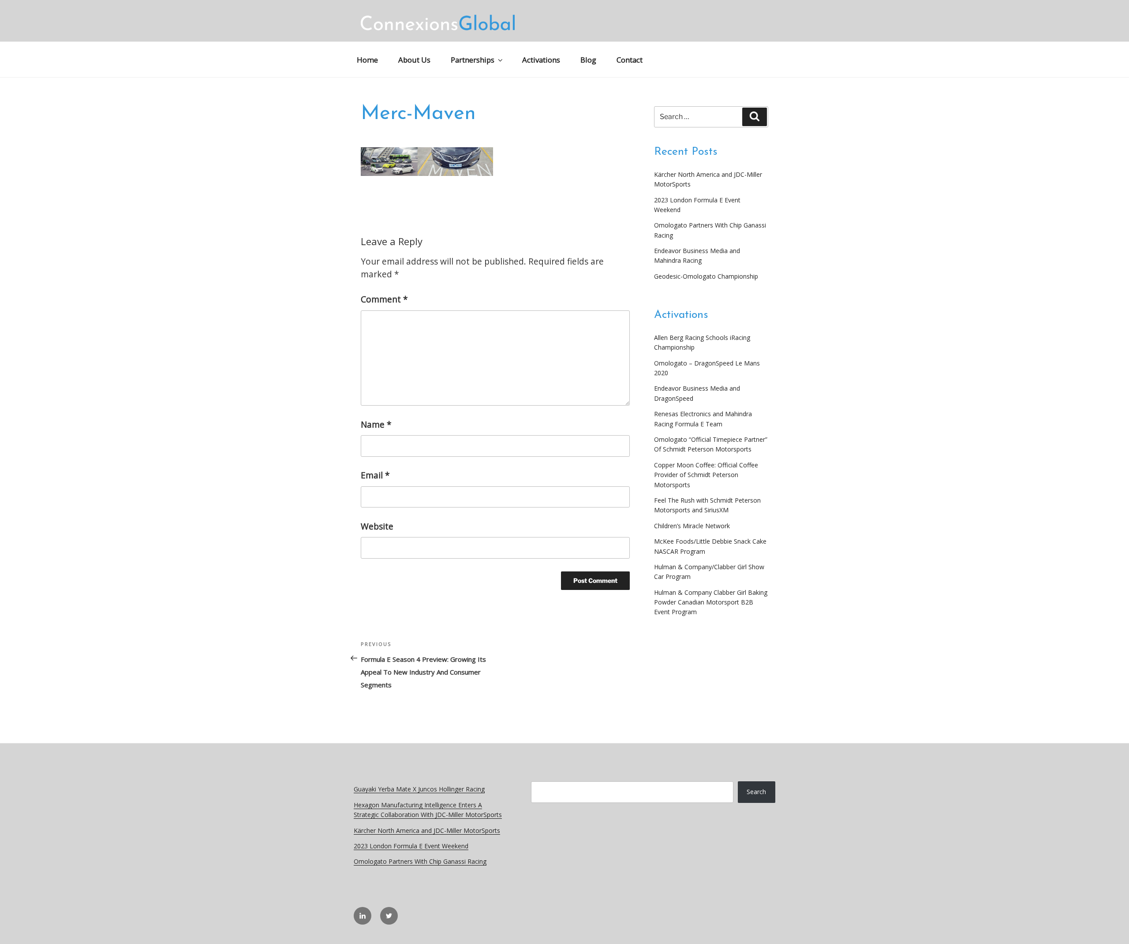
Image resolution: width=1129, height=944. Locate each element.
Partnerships (472, 60)
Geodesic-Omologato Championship (706, 276)
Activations (541, 60)
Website (377, 526)
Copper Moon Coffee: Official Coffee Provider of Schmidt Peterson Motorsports (706, 475)
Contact (630, 60)
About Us (414, 60)
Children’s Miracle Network (692, 526)
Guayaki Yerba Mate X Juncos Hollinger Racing (419, 789)
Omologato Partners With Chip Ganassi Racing (420, 861)
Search (756, 791)
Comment (384, 299)
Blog (588, 60)
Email (375, 475)
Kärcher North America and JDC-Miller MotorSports (427, 830)
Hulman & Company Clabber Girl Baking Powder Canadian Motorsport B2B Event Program (710, 602)
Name (376, 424)
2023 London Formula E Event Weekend (411, 846)
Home (367, 60)
